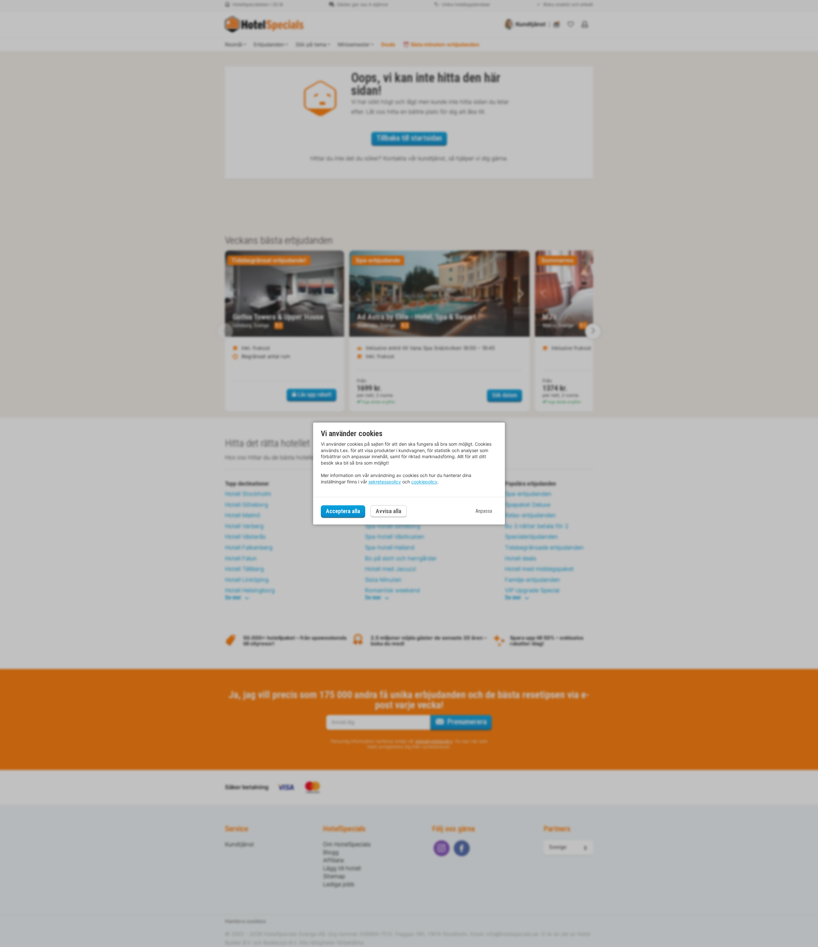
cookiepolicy (424, 481)
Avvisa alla (388, 511)
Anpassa (483, 511)
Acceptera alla (343, 511)
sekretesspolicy (384, 481)
